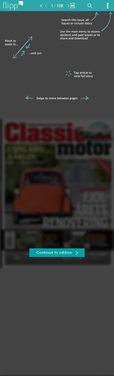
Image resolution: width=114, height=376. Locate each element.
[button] (57, 253)
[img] (57, 193)
